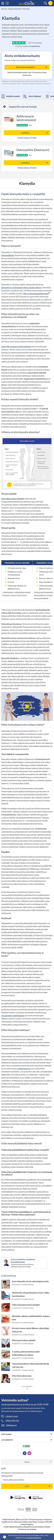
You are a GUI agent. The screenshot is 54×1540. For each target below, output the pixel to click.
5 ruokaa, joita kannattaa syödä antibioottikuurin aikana (25, 1353)
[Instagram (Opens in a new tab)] (29, 1453)
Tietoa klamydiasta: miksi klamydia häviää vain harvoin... (30, 1365)
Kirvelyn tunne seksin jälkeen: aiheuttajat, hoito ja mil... (30, 1330)
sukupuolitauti (7, 255)
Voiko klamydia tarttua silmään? (26, 1305)
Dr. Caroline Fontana (18, 1262)
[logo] (27, 3)
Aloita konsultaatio (25, 67)
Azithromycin (24, 1068)
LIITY (27, 1486)
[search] (45, 3)
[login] (50, 3)
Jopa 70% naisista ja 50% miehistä (16, 346)
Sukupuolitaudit (14, 9)
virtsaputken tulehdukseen (12, 1015)
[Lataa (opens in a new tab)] (17, 1497)
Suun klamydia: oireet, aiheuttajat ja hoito (30, 1281)
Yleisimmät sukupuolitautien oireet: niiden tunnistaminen (30, 1294)
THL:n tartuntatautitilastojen (35, 293)
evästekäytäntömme (33, 1538)
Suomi (27, 1462)
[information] (7, 3)
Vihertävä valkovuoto (21, 1376)
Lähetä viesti (12, 1416)
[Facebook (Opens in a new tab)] (24, 1453)
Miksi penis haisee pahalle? (24, 1340)
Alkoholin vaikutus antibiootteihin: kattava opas (31, 1318)
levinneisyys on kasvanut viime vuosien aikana (21, 287)
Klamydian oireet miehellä (12, 498)
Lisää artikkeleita (27, 1386)
